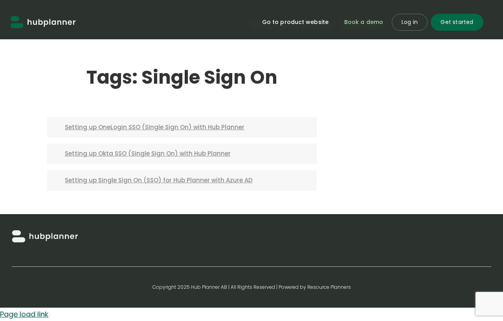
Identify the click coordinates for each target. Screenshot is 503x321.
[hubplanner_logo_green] (43, 19)
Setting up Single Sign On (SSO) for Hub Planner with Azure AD (159, 180)
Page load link (24, 314)
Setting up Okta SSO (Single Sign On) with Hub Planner (148, 153)
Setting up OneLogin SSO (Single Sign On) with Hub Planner (154, 127)
